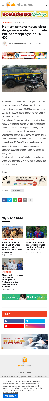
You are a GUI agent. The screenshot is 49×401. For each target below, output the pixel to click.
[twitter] (35, 321)
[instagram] (35, 326)
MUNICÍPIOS (20, 22)
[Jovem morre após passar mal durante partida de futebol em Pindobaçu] (36, 232)
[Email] (25, 200)
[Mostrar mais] (30, 200)
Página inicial (7, 22)
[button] (3, 5)
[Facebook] (4, 200)
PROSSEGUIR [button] (10, 396)
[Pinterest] (20, 200)
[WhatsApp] (15, 200)
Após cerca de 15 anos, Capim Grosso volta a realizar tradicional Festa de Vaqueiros (12, 247)
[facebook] (14, 321)
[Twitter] (9, 200)
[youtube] (14, 326)
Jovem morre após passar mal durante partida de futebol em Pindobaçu (35, 246)
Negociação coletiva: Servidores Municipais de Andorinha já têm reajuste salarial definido (12, 281)
